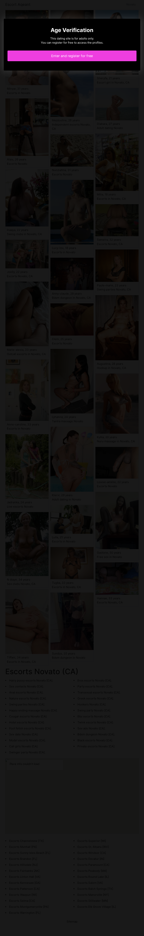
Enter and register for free (72, 56)
